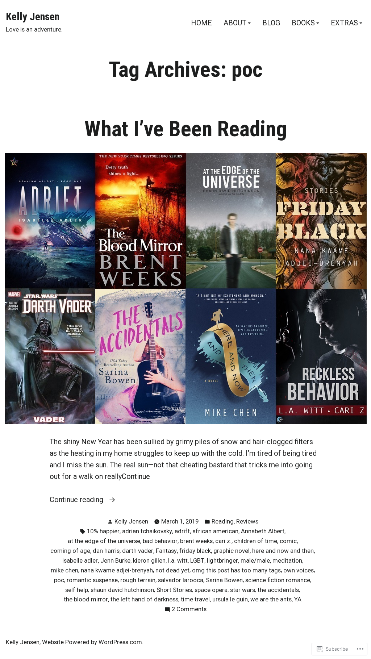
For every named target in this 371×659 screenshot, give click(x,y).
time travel (195, 599)
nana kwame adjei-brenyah (117, 570)
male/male (255, 560)
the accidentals (278, 590)
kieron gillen (149, 560)
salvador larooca (180, 580)
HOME (201, 23)
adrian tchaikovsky (147, 531)
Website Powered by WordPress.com (92, 642)
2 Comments (189, 609)
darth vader (137, 550)
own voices (298, 570)
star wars (242, 590)
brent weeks (196, 541)
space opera (211, 590)
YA (297, 599)
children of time (255, 541)
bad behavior (160, 541)
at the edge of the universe (104, 541)
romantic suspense (92, 580)
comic (288, 541)
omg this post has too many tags (236, 570)
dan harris (106, 550)
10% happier (103, 531)
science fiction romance (277, 580)
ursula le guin (230, 599)
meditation (287, 560)
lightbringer (222, 560)
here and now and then (283, 550)
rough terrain (137, 580)
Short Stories (174, 590)
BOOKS (303, 23)
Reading (223, 521)
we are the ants (271, 599)
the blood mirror (86, 599)
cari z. (223, 541)
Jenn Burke (115, 560)
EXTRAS (344, 23)
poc (59, 580)
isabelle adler (80, 560)
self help (76, 590)
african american (215, 531)
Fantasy (166, 550)
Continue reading (77, 500)
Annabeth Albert (262, 531)
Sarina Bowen (224, 580)
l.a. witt (178, 560)
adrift (182, 531)
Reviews (247, 521)
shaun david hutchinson (122, 590)
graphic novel (231, 550)
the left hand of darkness (144, 599)
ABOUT (235, 23)
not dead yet (172, 570)
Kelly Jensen (32, 17)
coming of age (70, 550)
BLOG (271, 23)
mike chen (64, 570)
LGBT (197, 560)
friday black (195, 550)
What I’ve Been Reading (185, 129)
